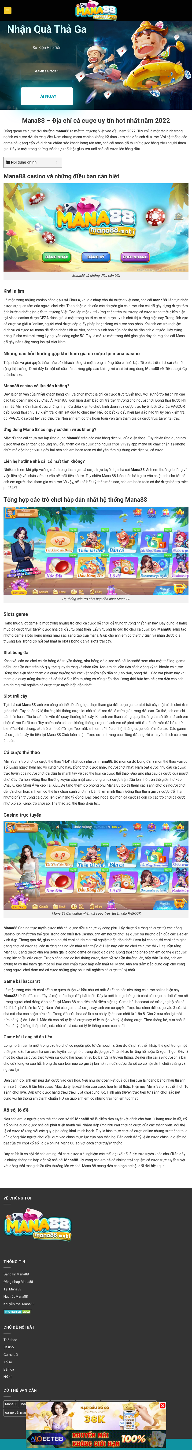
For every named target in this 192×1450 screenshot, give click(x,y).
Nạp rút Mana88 (16, 1297)
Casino (9, 1347)
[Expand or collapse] (56, 162)
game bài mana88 (19, 1413)
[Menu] (8, 11)
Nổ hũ (8, 1377)
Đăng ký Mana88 (16, 1274)
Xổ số (8, 1362)
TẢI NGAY (46, 96)
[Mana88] (96, 10)
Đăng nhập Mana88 (18, 1282)
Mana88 (11, 1404)
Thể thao (10, 1340)
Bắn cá (9, 1370)
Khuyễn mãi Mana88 (19, 1304)
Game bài (11, 1355)
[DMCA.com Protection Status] (18, 1312)
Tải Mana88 (12, 1289)
